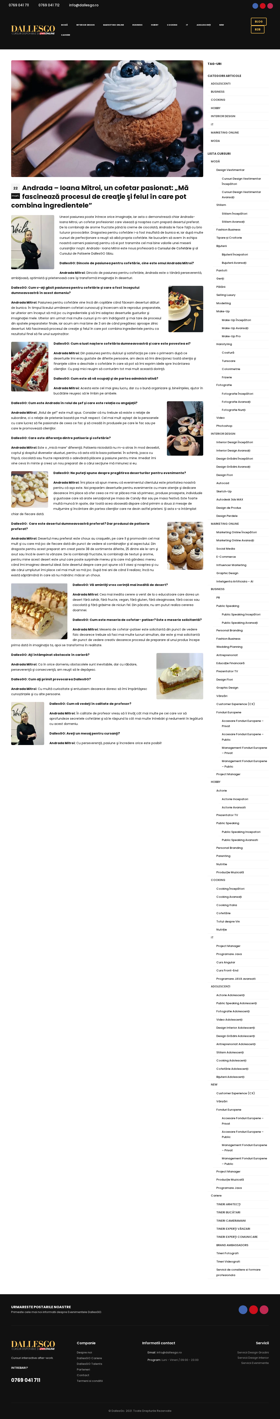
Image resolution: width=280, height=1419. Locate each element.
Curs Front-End (227, 970)
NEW (221, 25)
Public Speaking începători (241, 614)
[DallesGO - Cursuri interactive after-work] (33, 30)
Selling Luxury (226, 295)
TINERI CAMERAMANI (231, 1221)
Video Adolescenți (229, 1020)
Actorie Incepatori (235, 799)
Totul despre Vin (228, 921)
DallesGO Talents (89, 1364)
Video (220, 418)
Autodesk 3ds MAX (229, 499)
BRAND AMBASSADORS (232, 1245)
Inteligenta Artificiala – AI (234, 581)
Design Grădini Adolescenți (235, 1036)
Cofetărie (223, 913)
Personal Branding (229, 630)
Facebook (255, 6)
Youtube (263, 6)
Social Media (225, 549)
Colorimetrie (231, 369)
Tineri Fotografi (227, 1253)
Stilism (221, 205)
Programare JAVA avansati (236, 979)
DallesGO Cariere (89, 1358)
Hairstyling (224, 344)
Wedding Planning (229, 647)
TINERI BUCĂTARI (228, 1212)
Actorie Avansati (234, 807)
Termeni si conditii (90, 1381)
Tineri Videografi (228, 1261)
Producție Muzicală (230, 872)
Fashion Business (228, 230)
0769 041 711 (19, 5)
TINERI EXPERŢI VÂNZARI (233, 1229)
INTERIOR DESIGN (85, 25)
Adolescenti (221, 84)
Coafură (228, 353)
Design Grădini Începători (234, 459)
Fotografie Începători (237, 394)
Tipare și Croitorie (229, 238)
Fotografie (224, 385)
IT (187, 25)
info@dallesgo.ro (83, 5)
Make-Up (223, 311)
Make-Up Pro (231, 336)
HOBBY (154, 25)
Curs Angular (225, 962)
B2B (258, 29)
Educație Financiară (230, 663)
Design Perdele (227, 516)
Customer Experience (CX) (235, 704)
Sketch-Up (224, 491)
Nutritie (221, 864)
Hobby (215, 108)
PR (218, 598)
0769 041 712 (49, 5)
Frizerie (227, 377)
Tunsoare (228, 361)
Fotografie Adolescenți (233, 1011)
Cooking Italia (226, 905)
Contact (83, 1375)
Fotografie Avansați (236, 402)
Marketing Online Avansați (235, 540)
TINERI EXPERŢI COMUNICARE (237, 1237)
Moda (215, 141)
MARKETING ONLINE (113, 25)
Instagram (270, 6)
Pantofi (221, 270)
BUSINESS (137, 25)
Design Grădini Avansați (233, 467)
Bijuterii (221, 246)
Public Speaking (227, 606)
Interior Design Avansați (233, 450)
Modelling (223, 303)
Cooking (218, 100)
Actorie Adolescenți (230, 995)
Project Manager (228, 774)
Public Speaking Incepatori (241, 832)
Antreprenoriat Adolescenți (236, 1044)
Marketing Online (225, 132)
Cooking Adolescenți (231, 1060)
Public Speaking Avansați (240, 623)
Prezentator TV (227, 671)
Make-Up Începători (236, 320)
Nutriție (221, 929)
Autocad (222, 483)
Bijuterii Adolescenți (230, 1077)
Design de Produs (228, 508)
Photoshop (224, 426)
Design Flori (224, 475)
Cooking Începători (230, 889)
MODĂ (64, 25)
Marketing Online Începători (236, 532)
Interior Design (223, 116)
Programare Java (229, 954)
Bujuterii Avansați (234, 263)
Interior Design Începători (234, 442)
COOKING (172, 25)
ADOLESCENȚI (204, 25)
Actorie (221, 791)
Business (217, 92)
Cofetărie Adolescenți (232, 1069)
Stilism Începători (234, 214)
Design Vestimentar (230, 170)
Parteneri (83, 1369)
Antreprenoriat (227, 655)
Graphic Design (227, 573)
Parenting (223, 856)
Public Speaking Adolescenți (236, 1003)
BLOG (259, 21)
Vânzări (221, 696)
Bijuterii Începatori (235, 254)
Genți (220, 278)
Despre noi (84, 1352)
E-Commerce (226, 557)
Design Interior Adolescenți (235, 1028)
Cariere (65, 35)
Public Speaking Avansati (240, 840)
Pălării (220, 287)
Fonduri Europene (228, 712)
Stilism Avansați (233, 222)
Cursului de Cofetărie (174, 248)
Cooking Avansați (229, 897)
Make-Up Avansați (235, 328)
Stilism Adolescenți (230, 1052)
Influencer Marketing (231, 565)
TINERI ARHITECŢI (228, 1204)
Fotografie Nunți (233, 410)
